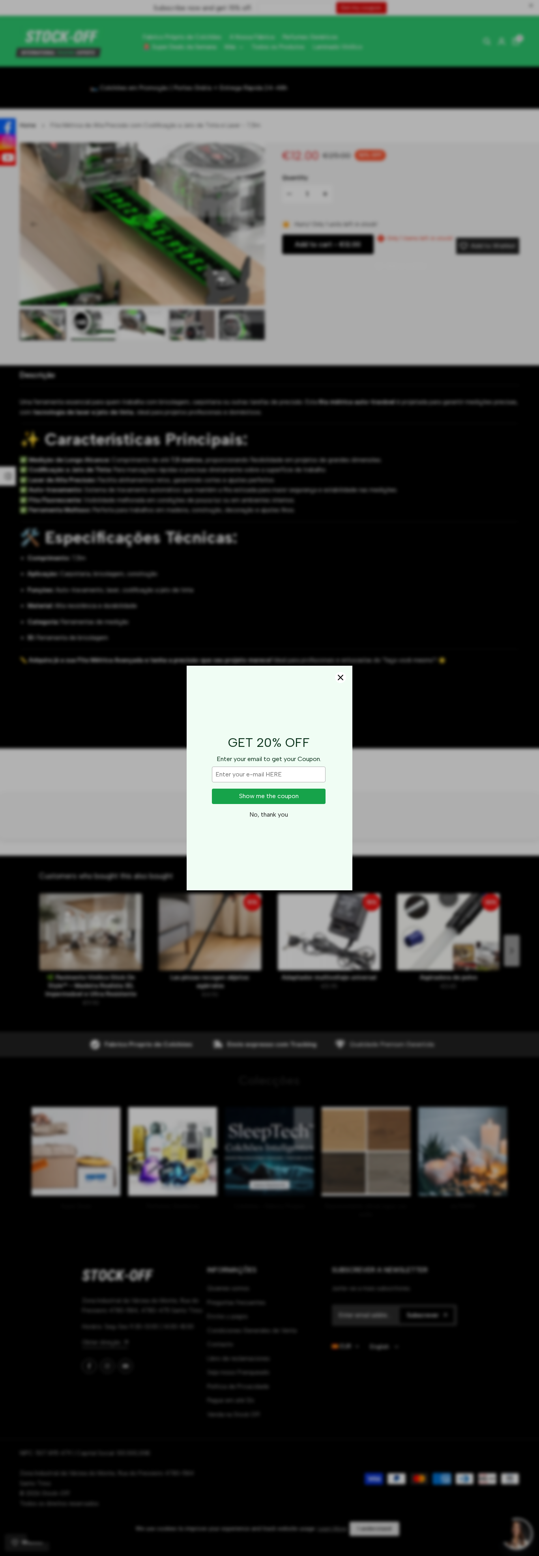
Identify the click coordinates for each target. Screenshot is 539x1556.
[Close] (340, 677)
